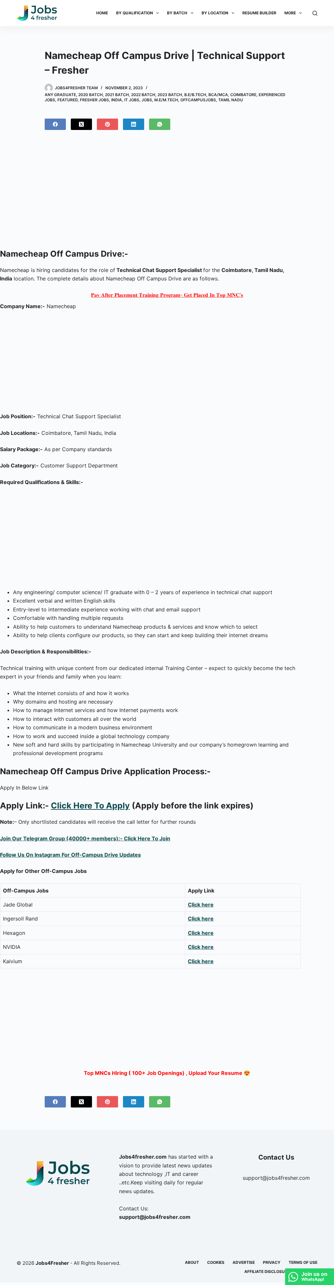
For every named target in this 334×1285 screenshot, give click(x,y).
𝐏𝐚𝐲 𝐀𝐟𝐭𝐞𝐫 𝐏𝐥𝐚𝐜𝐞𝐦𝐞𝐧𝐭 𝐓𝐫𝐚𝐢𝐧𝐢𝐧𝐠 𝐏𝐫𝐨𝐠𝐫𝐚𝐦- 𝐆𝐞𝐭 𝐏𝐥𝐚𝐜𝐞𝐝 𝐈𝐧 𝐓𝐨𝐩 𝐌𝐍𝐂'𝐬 (167, 295)
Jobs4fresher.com (143, 1156)
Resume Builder (259, 12)
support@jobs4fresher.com (276, 1178)
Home (102, 12)
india (116, 99)
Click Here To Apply (90, 805)
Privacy (272, 1262)
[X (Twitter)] (81, 124)
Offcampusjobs (198, 99)
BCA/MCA (218, 94)
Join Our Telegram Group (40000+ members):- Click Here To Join (85, 838)
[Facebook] (55, 124)
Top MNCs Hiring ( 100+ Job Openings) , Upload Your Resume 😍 (167, 1073)
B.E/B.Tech (195, 94)
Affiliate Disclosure (267, 1271)
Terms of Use (303, 1262)
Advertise (244, 1262)
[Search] (314, 13)
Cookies (215, 1262)
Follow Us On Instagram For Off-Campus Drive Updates (70, 854)
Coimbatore (243, 94)
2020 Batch (90, 94)
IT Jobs (131, 99)
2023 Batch (170, 94)
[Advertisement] (167, 191)
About (192, 1262)
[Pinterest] (107, 124)
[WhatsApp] (159, 124)
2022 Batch (143, 94)
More (290, 12)
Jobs (147, 99)
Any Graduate (60, 94)
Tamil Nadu (230, 99)
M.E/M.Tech (166, 99)
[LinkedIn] (133, 124)
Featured (67, 99)
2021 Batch (117, 94)
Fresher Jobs (94, 99)
